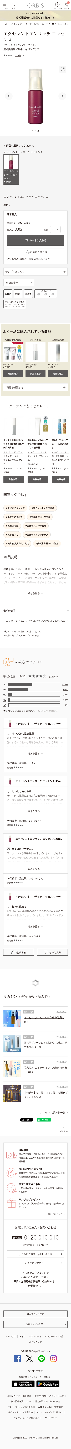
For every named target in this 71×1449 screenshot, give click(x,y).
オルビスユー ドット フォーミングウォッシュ (38, 456)
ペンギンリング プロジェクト (27, 1417)
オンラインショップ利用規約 (21, 1406)
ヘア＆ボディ (35, 1336)
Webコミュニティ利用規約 (50, 1406)
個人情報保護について (21, 1401)
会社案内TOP (13, 1396)
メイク (22, 1336)
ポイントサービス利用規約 (20, 1412)
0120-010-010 (41, 1237)
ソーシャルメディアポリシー (49, 1412)
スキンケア (11, 1336)
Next (62, 96)
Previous (9, 96)
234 (52, 676)
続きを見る (34, 593)
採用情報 (27, 1396)
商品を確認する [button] (15, 387)
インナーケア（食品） (55, 1336)
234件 (18, 55)
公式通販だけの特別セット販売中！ (35, 15)
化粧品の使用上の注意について (49, 1396)
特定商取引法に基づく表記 (47, 1401)
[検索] (13, 4)
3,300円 (11, 177)
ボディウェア (35, 1341)
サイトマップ (51, 1417)
